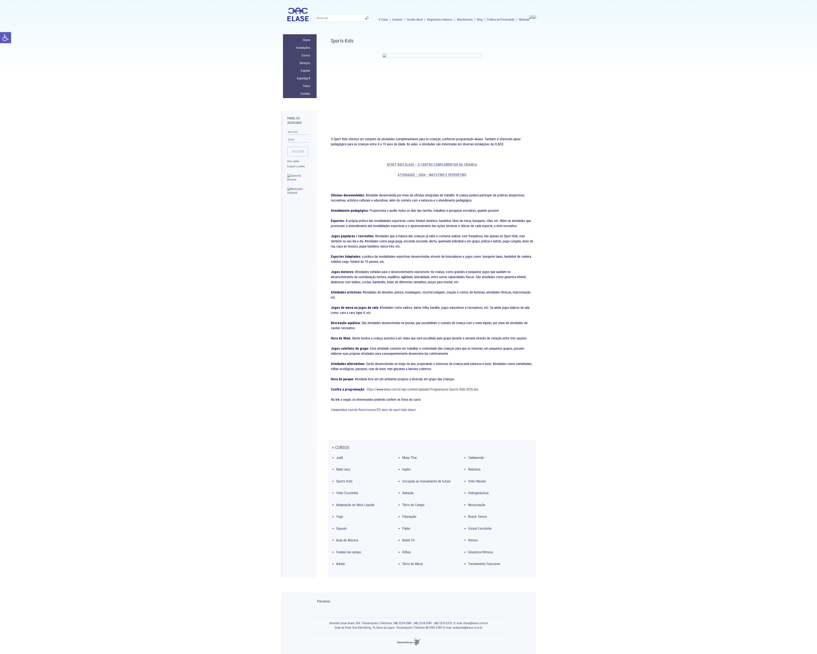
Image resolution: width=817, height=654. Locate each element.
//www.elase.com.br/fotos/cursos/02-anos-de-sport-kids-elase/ (373, 410)
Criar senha (293, 161)
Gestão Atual (415, 19)
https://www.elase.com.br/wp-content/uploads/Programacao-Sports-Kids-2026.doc (423, 389)
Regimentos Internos (440, 19)
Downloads (303, 101)
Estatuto (397, 19)
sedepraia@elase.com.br (468, 627)
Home (306, 40)
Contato (305, 93)
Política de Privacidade (500, 19)
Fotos (306, 86)
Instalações (303, 47)
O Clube (383, 19)
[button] (5, 37)
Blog (480, 19)
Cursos (305, 55)
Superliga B (303, 78)
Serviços (305, 63)
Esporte (305, 70)
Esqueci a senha (296, 166)
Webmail (524, 19)
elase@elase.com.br (475, 623)
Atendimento (465, 19)
